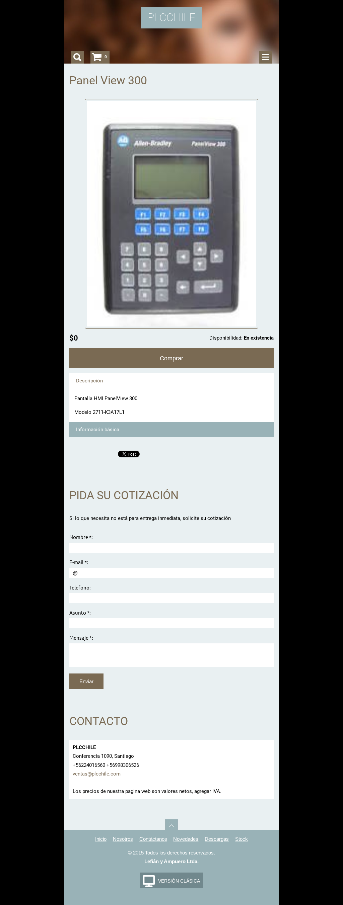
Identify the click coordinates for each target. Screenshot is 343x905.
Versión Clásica (179, 881)
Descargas (217, 839)
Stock (241, 839)
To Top (171, 825)
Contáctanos (153, 839)
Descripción (89, 381)
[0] (96, 57)
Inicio (101, 839)
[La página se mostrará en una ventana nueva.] (172, 213)
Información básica (97, 430)
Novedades (185, 839)
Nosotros (123, 839)
